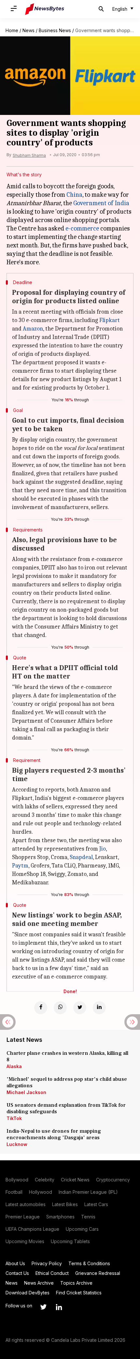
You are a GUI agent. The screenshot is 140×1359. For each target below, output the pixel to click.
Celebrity (44, 1179)
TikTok (14, 1118)
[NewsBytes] (44, 9)
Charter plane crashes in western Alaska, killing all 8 (67, 1056)
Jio (102, 848)
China (74, 194)
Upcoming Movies (25, 1241)
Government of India (101, 203)
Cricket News (75, 1179)
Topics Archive (76, 1283)
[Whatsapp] (60, 1007)
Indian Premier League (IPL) (88, 1192)
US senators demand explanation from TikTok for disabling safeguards (66, 1108)
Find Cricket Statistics (79, 1292)
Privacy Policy (47, 1263)
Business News (55, 30)
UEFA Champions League (32, 1229)
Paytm (20, 865)
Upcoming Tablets (70, 1241)
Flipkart (109, 320)
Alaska (14, 1066)
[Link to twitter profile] (43, 1307)
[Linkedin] (99, 1007)
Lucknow (17, 1144)
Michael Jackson (26, 1092)
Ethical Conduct (52, 1273)
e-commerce (82, 228)
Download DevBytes (27, 1292)
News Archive (39, 1283)
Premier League (23, 1216)
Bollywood (17, 1179)
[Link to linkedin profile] (59, 1307)
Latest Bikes (65, 1204)
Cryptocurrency (113, 1179)
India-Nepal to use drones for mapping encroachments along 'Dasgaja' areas (54, 1134)
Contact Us (17, 1273)
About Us (15, 1263)
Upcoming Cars (82, 1229)
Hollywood (40, 1192)
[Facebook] (40, 1007)
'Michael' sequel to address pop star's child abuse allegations (67, 1082)
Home (12, 30)
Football (14, 1192)
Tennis (88, 1216)
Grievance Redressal (97, 1273)
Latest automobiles (26, 1204)
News (28, 30)
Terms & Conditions (89, 1263)
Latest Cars (96, 1204)
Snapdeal (81, 857)
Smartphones (60, 1216)
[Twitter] (79, 1007)
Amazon (33, 328)
